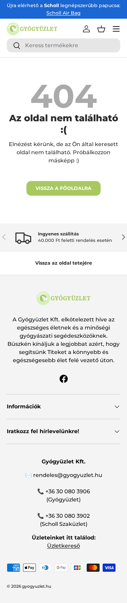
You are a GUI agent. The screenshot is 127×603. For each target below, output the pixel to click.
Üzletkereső (63, 546)
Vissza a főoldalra (63, 188)
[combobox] (63, 45)
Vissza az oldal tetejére (63, 263)
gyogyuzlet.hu (36, 586)
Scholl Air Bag (63, 13)
